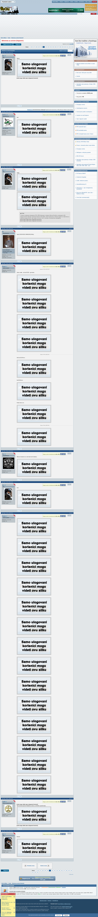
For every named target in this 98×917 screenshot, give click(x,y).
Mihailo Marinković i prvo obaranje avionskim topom (7, 904)
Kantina (71, 1)
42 (35, 872)
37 (64, 870)
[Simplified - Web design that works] (70, 907)
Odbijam (66, 915)
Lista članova (81, 1)
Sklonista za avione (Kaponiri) (17, 37)
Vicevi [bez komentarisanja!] (83, 197)
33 (54, 870)
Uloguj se (61, 1)
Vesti (59, 903)
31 (49, 870)
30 (47, 870)
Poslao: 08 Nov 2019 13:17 (8, 111)
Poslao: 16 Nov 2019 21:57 (8, 167)
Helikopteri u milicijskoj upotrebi (84, 152)
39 (68, 870)
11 (69, 169)
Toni (3, 454)
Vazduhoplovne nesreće (82, 108)
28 (42, 870)
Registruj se (66, 1)
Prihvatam (59, 915)
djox (3, 55)
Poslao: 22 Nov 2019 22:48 (8, 228)
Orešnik (78, 76)
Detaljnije (64, 887)
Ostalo (9, 37)
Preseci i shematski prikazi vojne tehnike (86, 145)
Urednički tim (55, 900)
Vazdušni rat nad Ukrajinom (83, 115)
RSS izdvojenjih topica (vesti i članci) (85, 133)
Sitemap (49, 900)
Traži (86, 1)
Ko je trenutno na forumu (8, 885)
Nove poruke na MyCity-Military (82, 138)
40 (71, 870)
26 (38, 870)
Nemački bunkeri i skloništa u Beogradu (6, 908)
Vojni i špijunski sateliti (82, 118)
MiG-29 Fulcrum (80, 156)
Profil (20, 105)
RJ (3, 231)
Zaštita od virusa (67, 903)
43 (37, 872)
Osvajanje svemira (81, 104)
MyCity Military (55, 1)
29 (45, 870)
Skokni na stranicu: (63, 50)
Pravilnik (76, 1)
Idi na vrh (71, 874)
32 (52, 870)
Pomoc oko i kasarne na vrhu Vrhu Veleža (7, 914)
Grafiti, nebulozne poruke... (83, 180)
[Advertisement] (49, 26)
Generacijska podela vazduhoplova (84, 111)
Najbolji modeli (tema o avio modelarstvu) (6, 898)
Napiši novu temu (8, 44)
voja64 (3, 801)
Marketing (94, 1)
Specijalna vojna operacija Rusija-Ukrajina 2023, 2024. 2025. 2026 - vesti (86, 165)
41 (32, 872)
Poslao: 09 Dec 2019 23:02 (8, 798)
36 (61, 870)
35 (59, 870)
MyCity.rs (62, 903)
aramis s (4, 114)
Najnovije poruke (43, 900)
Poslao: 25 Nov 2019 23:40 (8, 263)
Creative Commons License (67, 906)
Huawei (4, 266)
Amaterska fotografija (81, 177)
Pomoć (90, 1)
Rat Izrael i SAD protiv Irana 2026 (84, 72)
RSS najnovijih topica (81, 126)
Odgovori (18, 44)
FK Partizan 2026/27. (81, 173)
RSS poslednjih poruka (82, 130)
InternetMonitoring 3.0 (81, 184)
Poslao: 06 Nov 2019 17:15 (8, 52)
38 (66, 870)
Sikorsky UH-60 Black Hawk (83, 141)
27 (40, 870)
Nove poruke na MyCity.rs (81, 170)
